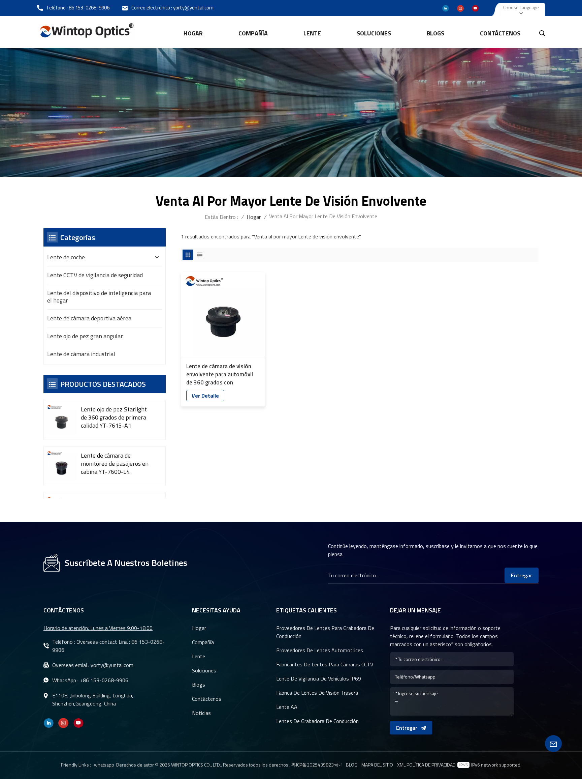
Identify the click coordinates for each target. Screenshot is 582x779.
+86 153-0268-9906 (104, 680)
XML (401, 764)
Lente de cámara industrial (81, 353)
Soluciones (374, 33)
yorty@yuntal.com (193, 7)
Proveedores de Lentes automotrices (319, 650)
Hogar (193, 33)
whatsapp (104, 764)
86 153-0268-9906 (89, 7)
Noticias (201, 713)
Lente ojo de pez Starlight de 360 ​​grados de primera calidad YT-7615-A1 (114, 417)
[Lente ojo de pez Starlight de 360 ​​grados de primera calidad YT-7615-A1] (61, 420)
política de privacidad (431, 764)
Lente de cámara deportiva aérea (89, 318)
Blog (351, 764)
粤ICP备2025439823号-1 (317, 764)
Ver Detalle (205, 396)
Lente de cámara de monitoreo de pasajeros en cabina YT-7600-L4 (115, 464)
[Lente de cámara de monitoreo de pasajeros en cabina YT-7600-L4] (61, 466)
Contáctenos (500, 33)
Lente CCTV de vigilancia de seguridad (95, 275)
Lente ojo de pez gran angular (85, 336)
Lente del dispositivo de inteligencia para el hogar (99, 296)
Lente (198, 656)
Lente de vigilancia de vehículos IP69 (318, 678)
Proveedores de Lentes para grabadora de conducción (325, 632)
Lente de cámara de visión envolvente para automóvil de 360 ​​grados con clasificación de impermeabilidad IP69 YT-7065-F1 (219, 374)
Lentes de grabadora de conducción (317, 721)
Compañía (253, 33)
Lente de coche (66, 257)
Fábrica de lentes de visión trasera (317, 693)
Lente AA (286, 707)
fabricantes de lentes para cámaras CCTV (324, 664)
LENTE (312, 33)
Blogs (435, 33)
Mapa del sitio (377, 764)
